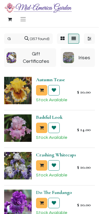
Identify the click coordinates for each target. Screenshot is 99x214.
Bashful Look (49, 117)
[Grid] (62, 38)
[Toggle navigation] (23, 19)
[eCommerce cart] (9, 19)
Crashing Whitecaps (56, 155)
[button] (41, 90)
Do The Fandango (54, 192)
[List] (73, 38)
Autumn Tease (50, 80)
